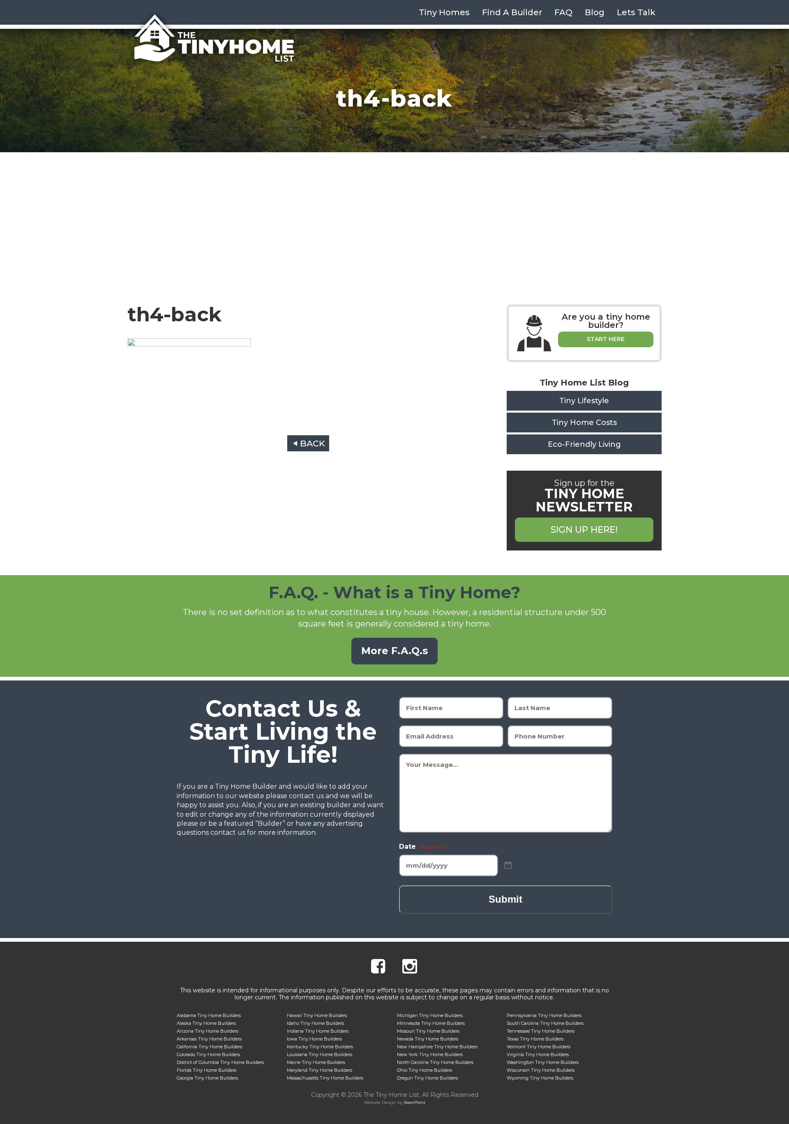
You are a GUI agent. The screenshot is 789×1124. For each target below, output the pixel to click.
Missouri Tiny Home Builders (428, 1031)
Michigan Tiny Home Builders (430, 1015)
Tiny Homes (444, 12)
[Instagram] (409, 967)
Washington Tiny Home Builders (543, 1062)
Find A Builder (512, 12)
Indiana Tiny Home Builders (317, 1031)
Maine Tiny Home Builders (316, 1062)
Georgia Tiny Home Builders (207, 1078)
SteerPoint (414, 1102)
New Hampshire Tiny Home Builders (437, 1047)
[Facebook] (378, 967)
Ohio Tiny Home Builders (424, 1070)
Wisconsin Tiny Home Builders (540, 1070)
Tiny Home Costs (584, 422)
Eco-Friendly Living (584, 444)
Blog (594, 12)
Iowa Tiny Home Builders (314, 1039)
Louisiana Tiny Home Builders (319, 1054)
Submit (505, 899)
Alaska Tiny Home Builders (206, 1023)
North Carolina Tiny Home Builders (435, 1062)
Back (312, 443)
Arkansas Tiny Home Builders (209, 1039)
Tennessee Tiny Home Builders (540, 1031)
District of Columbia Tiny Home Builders (220, 1062)
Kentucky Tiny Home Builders (320, 1047)
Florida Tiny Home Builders (206, 1070)
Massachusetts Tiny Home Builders (325, 1078)
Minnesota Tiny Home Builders (431, 1023)
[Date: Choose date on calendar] (508, 865)
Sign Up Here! (584, 529)
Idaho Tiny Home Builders (315, 1023)
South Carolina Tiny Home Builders (545, 1023)
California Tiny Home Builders (209, 1047)
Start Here (606, 339)
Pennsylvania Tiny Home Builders (544, 1015)
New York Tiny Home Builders (430, 1054)
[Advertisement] (394, 214)
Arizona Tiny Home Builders (207, 1031)
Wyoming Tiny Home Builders (540, 1078)
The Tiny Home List (213, 38)
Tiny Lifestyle (584, 400)
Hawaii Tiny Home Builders (317, 1015)
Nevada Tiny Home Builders (427, 1039)
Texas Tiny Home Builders (535, 1039)
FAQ (563, 12)
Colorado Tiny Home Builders (208, 1054)
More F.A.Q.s (394, 651)
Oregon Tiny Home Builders (427, 1078)
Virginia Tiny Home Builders (538, 1054)
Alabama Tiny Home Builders (209, 1015)
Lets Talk (636, 12)
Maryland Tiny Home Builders (319, 1070)
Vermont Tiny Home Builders (538, 1047)
